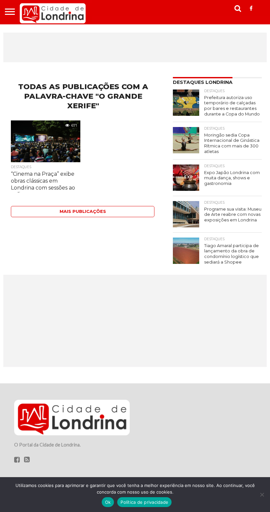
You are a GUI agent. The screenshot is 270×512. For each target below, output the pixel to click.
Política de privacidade (144, 502)
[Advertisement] (135, 47)
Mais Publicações (83, 211)
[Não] (261, 494)
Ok (108, 502)
